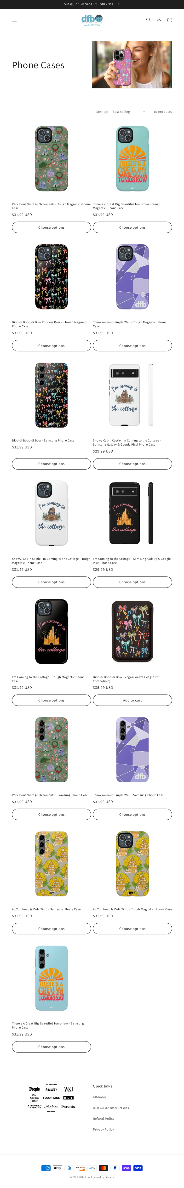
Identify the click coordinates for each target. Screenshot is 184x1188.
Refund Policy (103, 1118)
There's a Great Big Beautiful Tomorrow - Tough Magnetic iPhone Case (127, 206)
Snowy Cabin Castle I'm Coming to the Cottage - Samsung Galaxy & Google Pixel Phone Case (127, 443)
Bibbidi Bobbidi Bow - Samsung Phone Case (43, 440)
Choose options (51, 227)
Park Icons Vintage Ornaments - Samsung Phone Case (50, 795)
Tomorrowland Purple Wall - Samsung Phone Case (128, 795)
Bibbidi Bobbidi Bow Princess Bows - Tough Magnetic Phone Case (49, 324)
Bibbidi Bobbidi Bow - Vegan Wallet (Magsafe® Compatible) (125, 679)
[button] (14, 20)
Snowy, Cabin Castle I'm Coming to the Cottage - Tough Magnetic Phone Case (51, 561)
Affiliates (100, 1097)
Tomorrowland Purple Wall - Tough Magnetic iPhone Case (130, 324)
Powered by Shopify (102, 1177)
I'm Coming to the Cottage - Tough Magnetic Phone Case (48, 679)
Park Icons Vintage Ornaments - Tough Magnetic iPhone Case (51, 206)
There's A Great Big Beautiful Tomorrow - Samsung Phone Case (48, 1026)
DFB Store (84, 1177)
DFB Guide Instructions (111, 1108)
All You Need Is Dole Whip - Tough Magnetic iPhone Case (132, 909)
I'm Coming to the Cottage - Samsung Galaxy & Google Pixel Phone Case (132, 561)
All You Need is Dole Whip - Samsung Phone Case (46, 909)
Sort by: (102, 111)
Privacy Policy (103, 1129)
